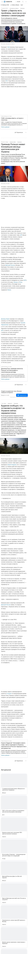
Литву (20, 282)
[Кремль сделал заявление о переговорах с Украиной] (14, 937)
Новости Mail (12, 142)
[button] (14, 34)
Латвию (16, 282)
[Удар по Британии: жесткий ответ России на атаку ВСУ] (14, 893)
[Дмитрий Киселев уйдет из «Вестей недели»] (14, 871)
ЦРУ (21, 235)
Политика (22, 8)
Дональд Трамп (5, 319)
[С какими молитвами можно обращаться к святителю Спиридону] (14, 784)
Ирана (9, 289)
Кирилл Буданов (12, 464)
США (8, 47)
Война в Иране (15, 4)
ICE (7, 80)
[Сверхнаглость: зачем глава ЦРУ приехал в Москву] (14, 915)
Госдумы (9, 693)
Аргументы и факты (14, 8)
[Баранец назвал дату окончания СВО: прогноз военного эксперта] (14, 828)
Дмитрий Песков (10, 265)
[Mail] (4, 1)
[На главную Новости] (8, 1)
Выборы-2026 (5, 4)
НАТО (25, 280)
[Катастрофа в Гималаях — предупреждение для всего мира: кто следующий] (14, 849)
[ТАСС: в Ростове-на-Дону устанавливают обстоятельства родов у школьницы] (14, 806)
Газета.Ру (10, 403)
